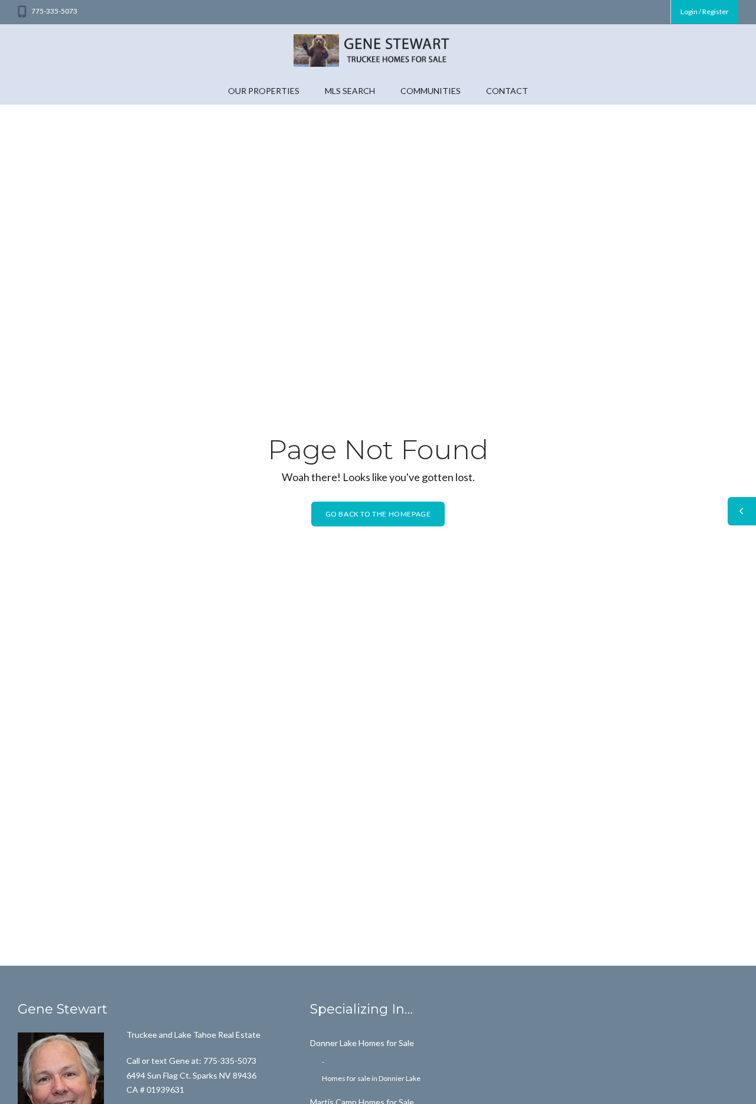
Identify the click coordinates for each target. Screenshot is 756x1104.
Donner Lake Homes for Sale (362, 1043)
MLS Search (350, 91)
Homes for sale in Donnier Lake (371, 1078)
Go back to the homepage (378, 513)
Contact (507, 91)
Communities (430, 91)
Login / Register (704, 11)
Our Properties (263, 91)
